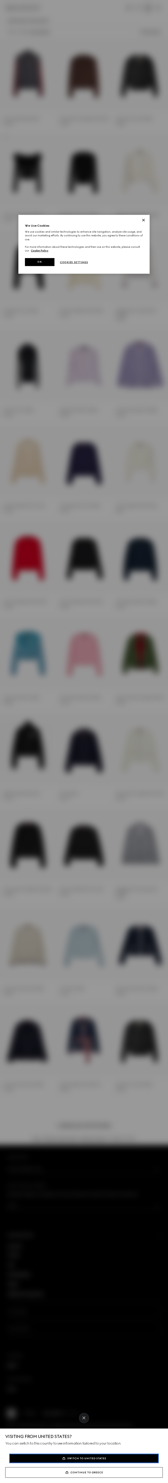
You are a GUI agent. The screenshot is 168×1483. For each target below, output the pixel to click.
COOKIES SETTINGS (74, 262)
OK (39, 261)
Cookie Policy (39, 250)
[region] (84, 244)
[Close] (84, 1418)
